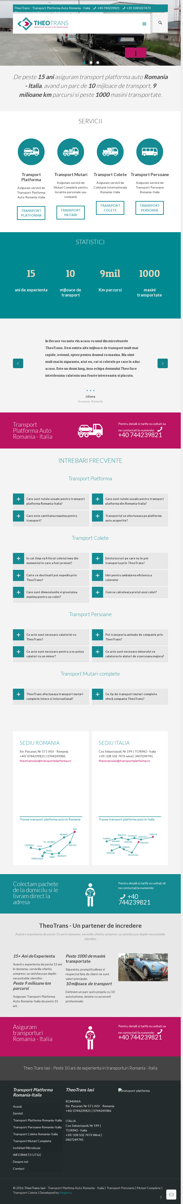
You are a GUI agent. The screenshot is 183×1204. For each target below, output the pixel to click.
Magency (66, 1192)
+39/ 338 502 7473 (79, 1135)
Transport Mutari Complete (32, 1141)
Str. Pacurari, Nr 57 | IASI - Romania (90, 1106)
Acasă (17, 1106)
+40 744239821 (108, 8)
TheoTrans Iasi (35, 1188)
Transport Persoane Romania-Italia (37, 1127)
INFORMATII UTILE (27, 1155)
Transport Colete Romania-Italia (35, 1134)
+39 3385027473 (139, 8)
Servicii (18, 1113)
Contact (19, 1168)
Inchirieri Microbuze (26, 1148)
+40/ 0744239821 (78, 1111)
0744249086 (102, 1111)
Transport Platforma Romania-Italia (37, 1120)
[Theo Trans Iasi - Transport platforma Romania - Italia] (42, 24)
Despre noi (20, 1161)
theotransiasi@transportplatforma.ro (45, 761)
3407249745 (74, 1139)
